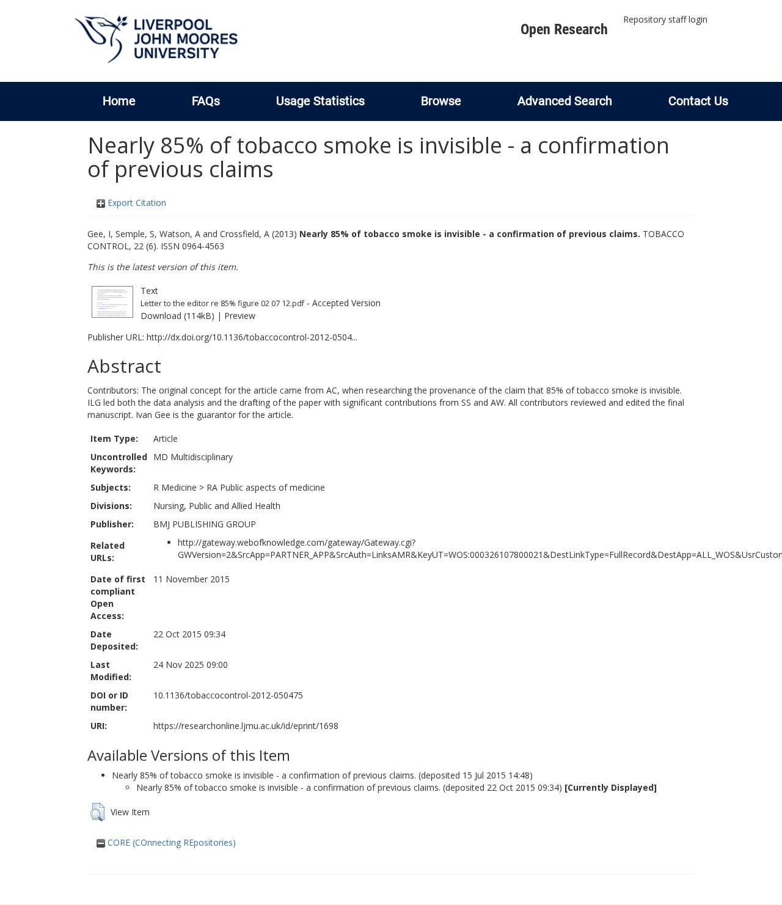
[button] (97, 812)
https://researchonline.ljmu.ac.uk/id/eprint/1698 (245, 725)
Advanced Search (564, 100)
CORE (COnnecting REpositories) (170, 842)
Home (119, 100)
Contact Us (698, 100)
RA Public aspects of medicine (265, 487)
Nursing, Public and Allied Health (216, 505)
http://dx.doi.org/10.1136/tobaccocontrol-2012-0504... (252, 337)
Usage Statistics (320, 100)
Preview (239, 315)
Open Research (564, 29)
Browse (441, 100)
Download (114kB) (177, 315)
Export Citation (135, 202)
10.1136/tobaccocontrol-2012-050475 (228, 695)
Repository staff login (665, 19)
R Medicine (175, 487)
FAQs (206, 100)
